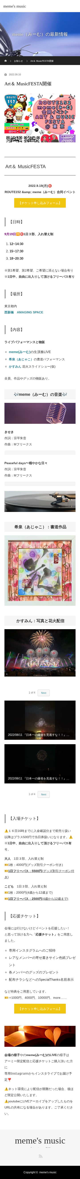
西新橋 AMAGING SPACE (23, 312)
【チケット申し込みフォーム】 (40, 203)
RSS (40, 1155)
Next (43, 693)
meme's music (14, 6)
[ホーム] (5, 58)
